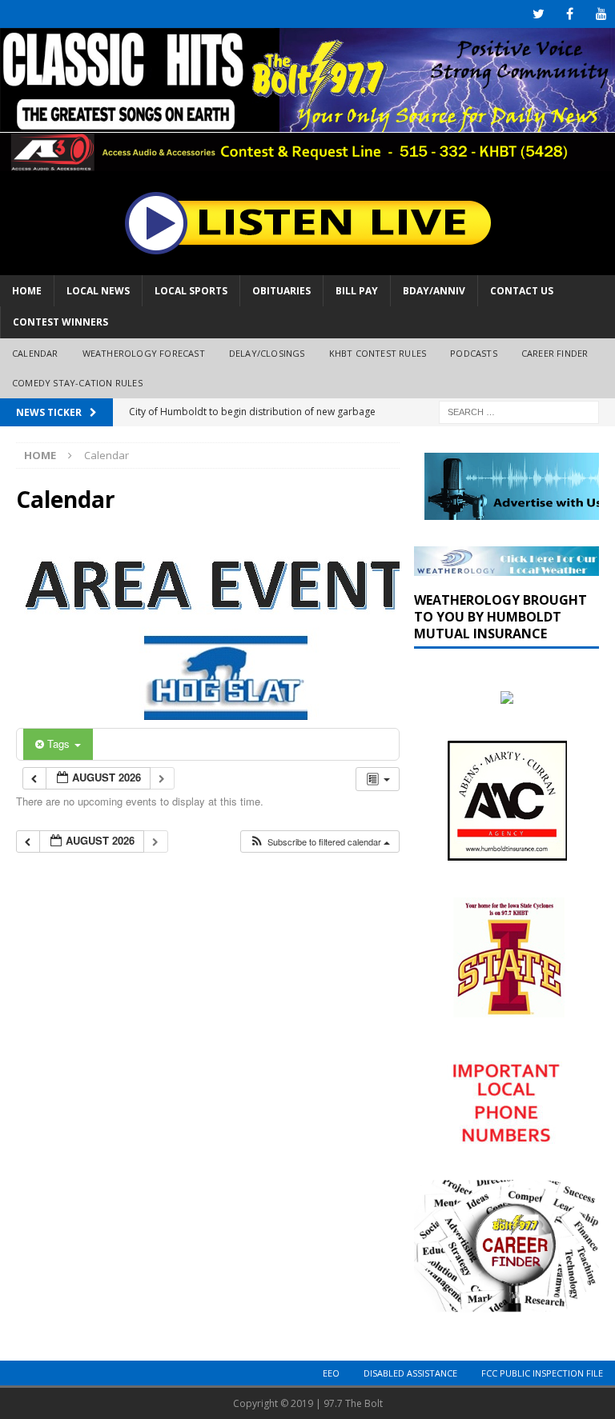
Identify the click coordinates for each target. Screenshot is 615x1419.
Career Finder (555, 353)
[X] (539, 14)
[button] (319, 842)
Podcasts (473, 353)
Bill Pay (357, 291)
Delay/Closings (267, 353)
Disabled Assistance (410, 1373)
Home (27, 291)
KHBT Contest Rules (378, 353)
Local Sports (191, 291)
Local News (98, 291)
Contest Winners (60, 322)
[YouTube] (601, 14)
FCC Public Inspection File (542, 1373)
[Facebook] (570, 14)
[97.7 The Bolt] (307, 162)
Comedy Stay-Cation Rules (77, 383)
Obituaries (281, 291)
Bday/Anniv (434, 291)
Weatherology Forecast (143, 353)
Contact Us (521, 291)
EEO (331, 1373)
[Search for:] (519, 410)
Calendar (35, 353)
